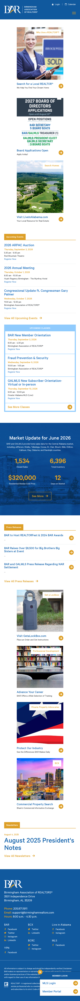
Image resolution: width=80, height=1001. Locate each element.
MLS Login (49, 983)
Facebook (12, 929)
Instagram (12, 937)
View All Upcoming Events (20, 318)
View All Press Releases (19, 581)
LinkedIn (12, 940)
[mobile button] (73, 13)
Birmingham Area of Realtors (21, 10)
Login (57, 5)
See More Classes (19, 407)
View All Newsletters (17, 856)
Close (40, 972)
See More (38, 496)
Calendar (72, 5)
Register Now (10, 259)
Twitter (11, 933)
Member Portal (51, 992)
